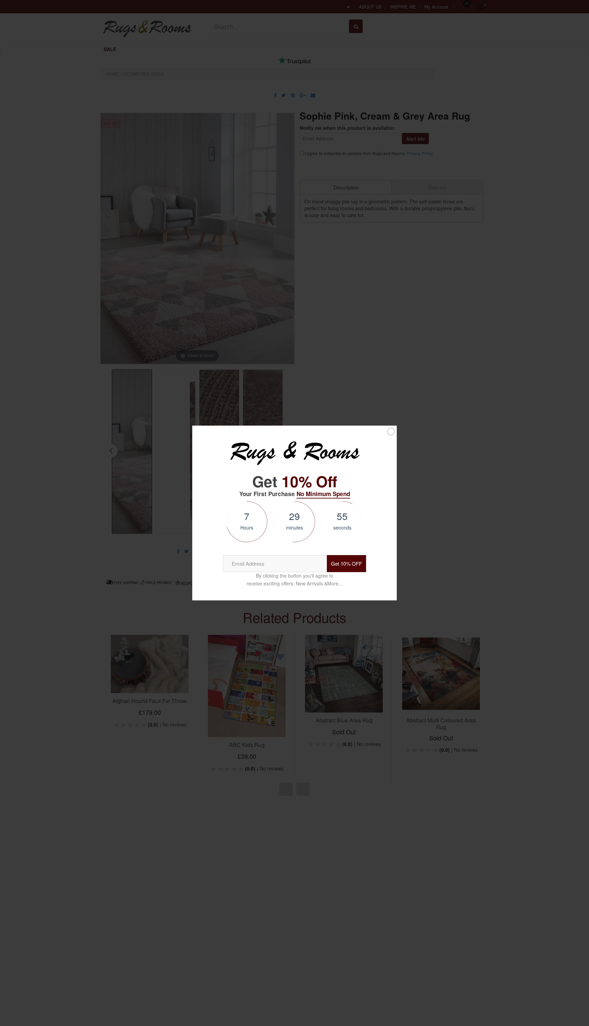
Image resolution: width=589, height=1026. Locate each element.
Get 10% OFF (346, 563)
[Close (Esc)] (391, 432)
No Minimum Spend (323, 494)
